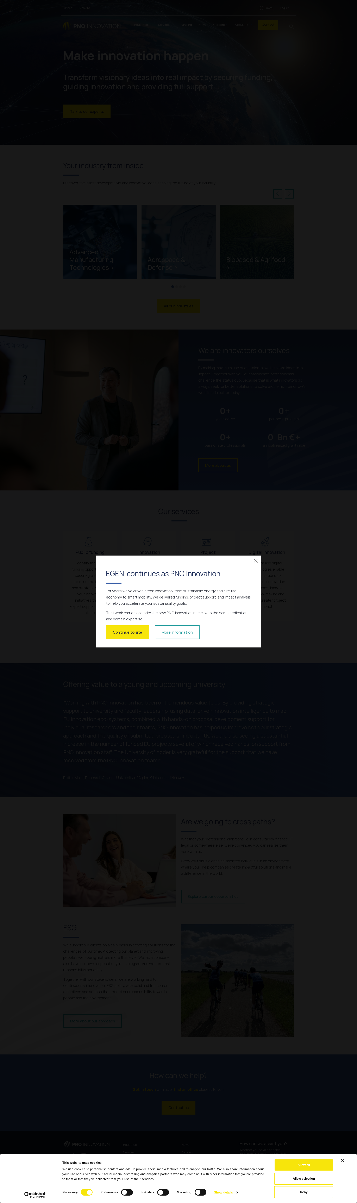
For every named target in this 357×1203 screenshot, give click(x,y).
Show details (223, 1192)
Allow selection (304, 1178)
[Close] (255, 560)
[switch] (127, 1192)
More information (177, 632)
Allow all (304, 1165)
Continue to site (127, 632)
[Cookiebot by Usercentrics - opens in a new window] (35, 1195)
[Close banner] (342, 1160)
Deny (303, 1192)
